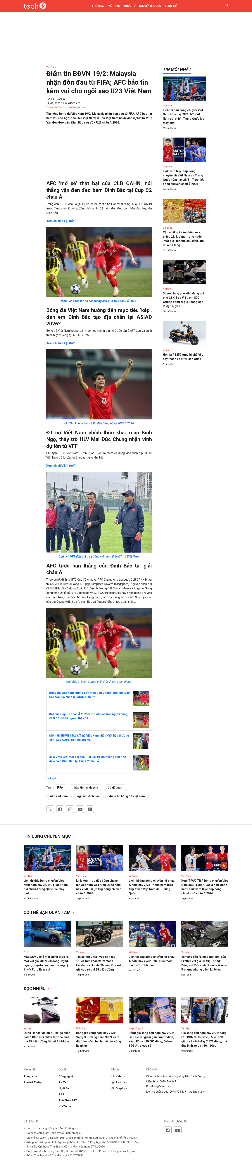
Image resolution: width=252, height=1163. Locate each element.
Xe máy (167, 288)
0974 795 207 (178, 1091)
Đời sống (167, 227)
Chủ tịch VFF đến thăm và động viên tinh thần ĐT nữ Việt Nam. (99, 556)
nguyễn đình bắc (88, 796)
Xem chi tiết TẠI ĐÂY (60, 221)
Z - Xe (63, 1082)
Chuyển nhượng (150, 5)
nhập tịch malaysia (85, 787)
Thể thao (98, 5)
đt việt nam (115, 787)
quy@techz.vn (162, 1086)
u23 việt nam (59, 796)
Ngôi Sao (64, 1088)
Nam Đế (60, 99)
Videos (120, 1076)
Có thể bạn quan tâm (48, 912)
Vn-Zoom (65, 1106)
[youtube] (80, 809)
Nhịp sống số (136, 1028)
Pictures (121, 1082)
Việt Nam (114, 5)
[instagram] (70, 809)
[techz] (35, 6)
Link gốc (51, 778)
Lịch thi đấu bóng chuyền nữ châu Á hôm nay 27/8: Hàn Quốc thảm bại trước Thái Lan (152, 961)
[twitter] (50, 809)
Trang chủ (30, 1076)
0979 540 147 (168, 1081)
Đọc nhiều (35, 988)
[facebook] (60, 809)
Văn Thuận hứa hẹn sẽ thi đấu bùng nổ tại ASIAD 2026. (99, 423)
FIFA (60, 787)
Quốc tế (129, 5)
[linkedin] (90, 809)
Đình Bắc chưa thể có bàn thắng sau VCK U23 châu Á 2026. (99, 301)
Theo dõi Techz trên (59, 107)
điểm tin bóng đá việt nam (127, 796)
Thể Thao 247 (68, 1100)
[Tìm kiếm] (224, 6)
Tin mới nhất (177, 69)
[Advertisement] (99, 154)
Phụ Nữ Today (33, 1082)
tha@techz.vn (197, 1091)
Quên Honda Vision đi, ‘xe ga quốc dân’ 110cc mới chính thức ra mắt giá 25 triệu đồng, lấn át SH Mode (47, 1037)
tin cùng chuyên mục (48, 836)
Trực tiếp (171, 5)
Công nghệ (66, 1076)
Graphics (121, 1088)
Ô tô (26, 952)
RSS (61, 1094)
